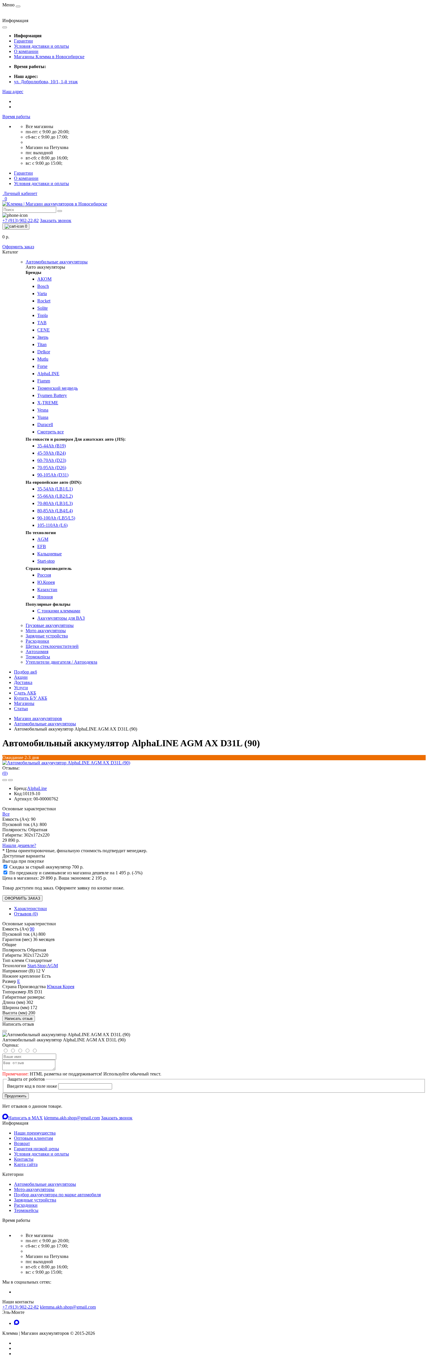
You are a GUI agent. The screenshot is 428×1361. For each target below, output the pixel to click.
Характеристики (30, 908)
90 (32, 928)
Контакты (23, 1159)
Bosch (43, 286)
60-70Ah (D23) (51, 460)
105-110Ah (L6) (52, 525)
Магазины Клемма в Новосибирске (49, 56)
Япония (45, 596)
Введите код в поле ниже (32, 1086)
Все (6, 813)
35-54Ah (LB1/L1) (55, 488)
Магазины (24, 703)
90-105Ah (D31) (52, 474)
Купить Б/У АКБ (30, 698)
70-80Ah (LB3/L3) (55, 503)
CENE (43, 329)
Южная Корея (60, 986)
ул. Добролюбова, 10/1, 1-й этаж (46, 81)
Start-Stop (36, 965)
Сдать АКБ (25, 692)
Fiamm (43, 380)
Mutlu (42, 359)
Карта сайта (26, 1164)
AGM (42, 539)
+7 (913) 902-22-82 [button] (20, 1307)
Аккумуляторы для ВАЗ (61, 618)
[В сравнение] (10, 780)
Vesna (42, 409)
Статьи (21, 708)
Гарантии (23, 40)
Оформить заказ (18, 246)
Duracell (45, 424)
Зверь (42, 337)
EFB (41, 546)
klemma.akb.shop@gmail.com (68, 1307)
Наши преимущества (35, 1132)
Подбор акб (25, 671)
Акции (21, 677)
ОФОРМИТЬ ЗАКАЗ (22, 898)
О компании (26, 51)
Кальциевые (49, 553)
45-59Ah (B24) (51, 453)
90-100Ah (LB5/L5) (56, 517)
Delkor (43, 351)
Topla (42, 315)
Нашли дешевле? (19, 845)
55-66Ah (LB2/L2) (55, 496)
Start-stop (46, 561)
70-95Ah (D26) (51, 467)
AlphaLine (37, 788)
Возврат (22, 1143)
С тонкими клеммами (58, 610)
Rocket (43, 300)
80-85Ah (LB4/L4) (55, 510)
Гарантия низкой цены (36, 1148)
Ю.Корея (46, 582)
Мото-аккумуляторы (34, 1189)
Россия (44, 575)
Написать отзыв (19, 1018)
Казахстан (47, 589)
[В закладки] (4, 780)
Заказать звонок (55, 220)
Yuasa (42, 417)
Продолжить (15, 1096)
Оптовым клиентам (33, 1138)
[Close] (4, 1031)
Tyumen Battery (52, 395)
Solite (42, 308)
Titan (42, 344)
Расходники (26, 1205)
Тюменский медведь (57, 388)
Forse (42, 366)
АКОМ (44, 279)
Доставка (23, 682)
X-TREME (47, 402)
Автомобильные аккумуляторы (45, 723)
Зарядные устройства (35, 1199)
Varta (42, 293)
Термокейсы (26, 1210)
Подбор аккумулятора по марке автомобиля (57, 1194)
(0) (5, 773)
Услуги (21, 687)
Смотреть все (50, 431)
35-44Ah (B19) (51, 445)
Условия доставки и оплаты (41, 46)
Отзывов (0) (26, 913)
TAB (42, 322)
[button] (12, 91)
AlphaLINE (48, 373)
